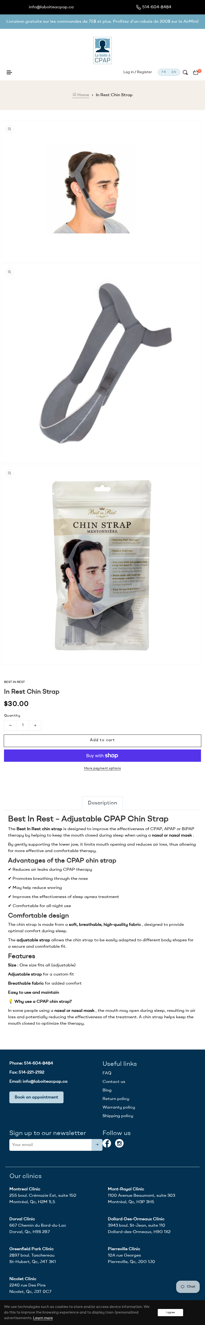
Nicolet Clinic (22, 1279)
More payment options (102, 768)
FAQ (106, 1073)
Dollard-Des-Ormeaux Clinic (136, 1219)
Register (144, 72)
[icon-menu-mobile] (9, 72)
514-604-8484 (156, 7)
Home (82, 95)
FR (164, 72)
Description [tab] (102, 803)
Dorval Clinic (22, 1219)
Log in (128, 72)
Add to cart (102, 740)
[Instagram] (119, 1143)
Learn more (43, 1318)
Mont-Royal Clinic (126, 1189)
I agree (170, 1312)
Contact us (113, 1082)
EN (174, 72)
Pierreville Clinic (124, 1249)
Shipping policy (117, 1116)
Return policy (115, 1099)
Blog (107, 1090)
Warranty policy (118, 1107)
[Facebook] (106, 1143)
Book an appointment (36, 1097)
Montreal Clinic (24, 1189)
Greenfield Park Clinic (31, 1249)
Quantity (12, 715)
